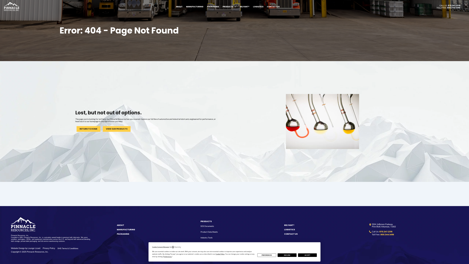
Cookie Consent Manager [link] (160, 247)
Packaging (213, 6)
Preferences (267, 255)
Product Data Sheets (209, 232)
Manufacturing (194, 6)
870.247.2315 (454, 5)
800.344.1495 (453, 7)
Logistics (258, 6)
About (179, 6)
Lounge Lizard (34, 248)
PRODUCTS (206, 221)
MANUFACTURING (126, 229)
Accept (307, 255)
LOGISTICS (289, 229)
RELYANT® (289, 225)
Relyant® (244, 6)
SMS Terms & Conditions (68, 248)
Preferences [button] (167, 257)
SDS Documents (207, 226)
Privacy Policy (49, 248)
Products (228, 6)
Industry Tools (207, 237)
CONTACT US (291, 234)
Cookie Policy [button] (220, 254)
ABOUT (120, 225)
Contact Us (273, 6)
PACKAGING (123, 234)
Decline (287, 255)
